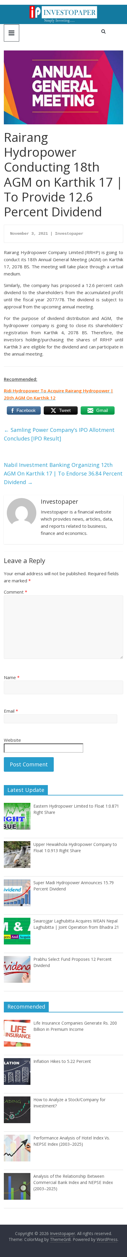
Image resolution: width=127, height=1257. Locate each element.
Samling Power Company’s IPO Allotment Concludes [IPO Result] (59, 434)
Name (11, 677)
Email (11, 711)
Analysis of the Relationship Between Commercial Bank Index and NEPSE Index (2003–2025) (73, 1182)
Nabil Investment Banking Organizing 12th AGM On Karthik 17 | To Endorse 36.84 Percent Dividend (63, 473)
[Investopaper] (63, 8)
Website (12, 740)
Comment (15, 592)
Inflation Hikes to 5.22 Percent (62, 1061)
